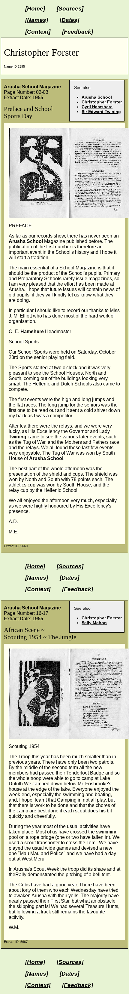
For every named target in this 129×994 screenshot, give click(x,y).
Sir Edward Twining (101, 111)
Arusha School (97, 97)
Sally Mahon (94, 622)
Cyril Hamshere (97, 106)
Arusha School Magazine (32, 86)
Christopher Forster (102, 102)
